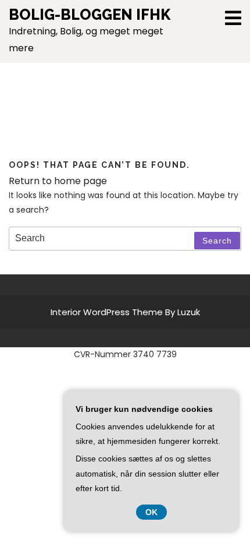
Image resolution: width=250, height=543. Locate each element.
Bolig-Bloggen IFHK (89, 14)
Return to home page (58, 181)
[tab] (233, 18)
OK (151, 512)
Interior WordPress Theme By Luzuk (125, 312)
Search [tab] (217, 240)
